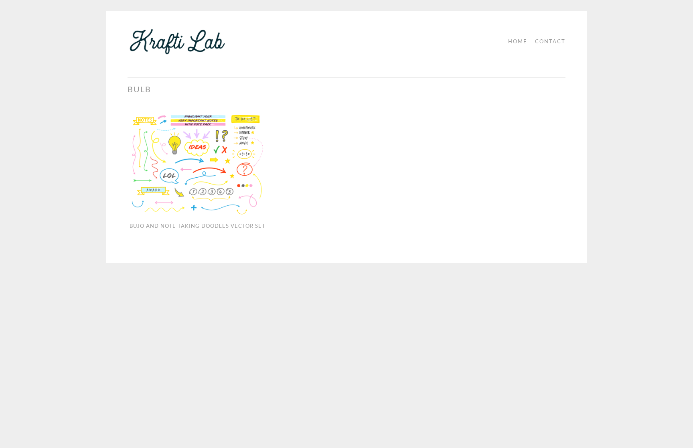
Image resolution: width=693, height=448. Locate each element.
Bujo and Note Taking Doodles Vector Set (197, 226)
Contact (550, 41)
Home (517, 41)
